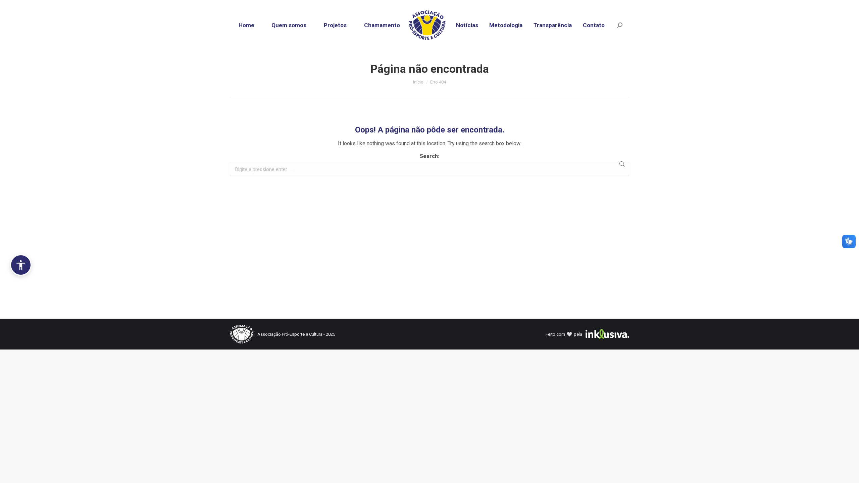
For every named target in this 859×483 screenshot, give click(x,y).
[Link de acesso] (430, 25)
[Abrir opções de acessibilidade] (21, 265)
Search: (429, 156)
